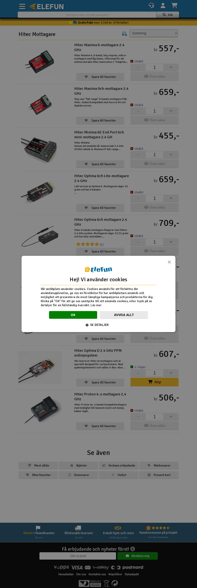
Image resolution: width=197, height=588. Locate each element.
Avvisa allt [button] (124, 315)
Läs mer (96, 305)
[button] (98, 325)
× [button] (169, 263)
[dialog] (98, 294)
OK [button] (73, 315)
